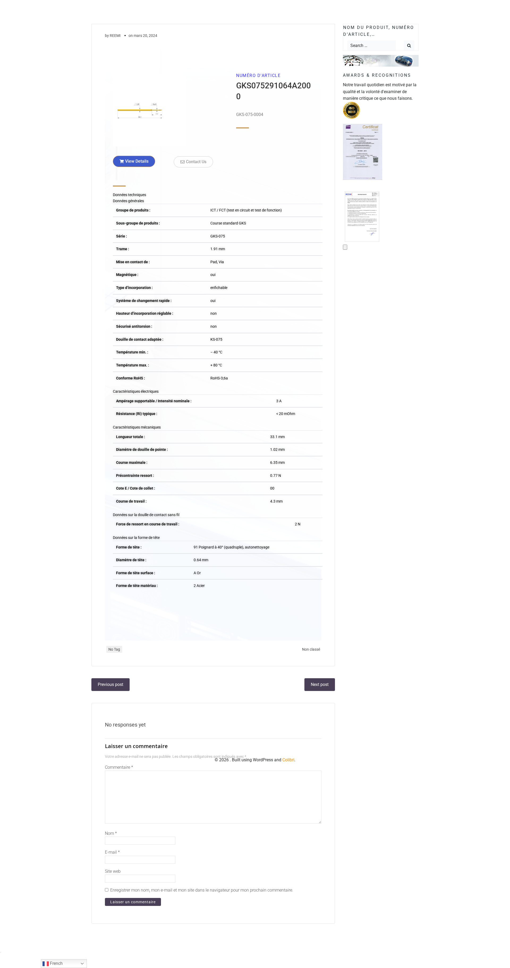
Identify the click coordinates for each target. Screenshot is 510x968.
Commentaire (119, 767)
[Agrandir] (345, 247)
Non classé (311, 649)
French (56, 963)
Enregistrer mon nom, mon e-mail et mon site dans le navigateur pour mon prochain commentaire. (201, 890)
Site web (113, 871)
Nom (111, 833)
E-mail (112, 852)
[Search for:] (371, 45)
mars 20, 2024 (145, 35)
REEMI (115, 35)
